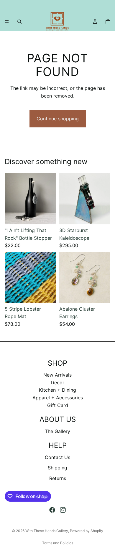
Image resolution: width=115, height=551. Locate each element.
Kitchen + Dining (57, 390)
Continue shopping (58, 118)
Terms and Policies (57, 543)
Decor (57, 382)
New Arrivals (57, 375)
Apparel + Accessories (57, 398)
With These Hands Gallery (46, 531)
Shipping (57, 468)
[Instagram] (62, 509)
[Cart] (107, 21)
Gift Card (57, 405)
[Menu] (7, 21)
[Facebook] (52, 509)
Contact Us (57, 457)
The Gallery (57, 431)
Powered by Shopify (86, 531)
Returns (57, 478)
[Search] (19, 21)
